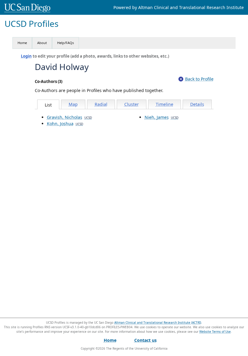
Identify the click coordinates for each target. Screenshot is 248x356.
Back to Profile (199, 79)
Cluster (131, 104)
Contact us (145, 340)
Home (22, 42)
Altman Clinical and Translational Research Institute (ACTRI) (157, 322)
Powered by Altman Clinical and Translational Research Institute (178, 7)
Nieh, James (161, 117)
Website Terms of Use (215, 331)
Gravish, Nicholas (69, 117)
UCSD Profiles (31, 23)
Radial (101, 104)
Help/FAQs (65, 42)
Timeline (164, 104)
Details (197, 104)
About (42, 42)
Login (26, 56)
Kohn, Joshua (65, 123)
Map (73, 104)
